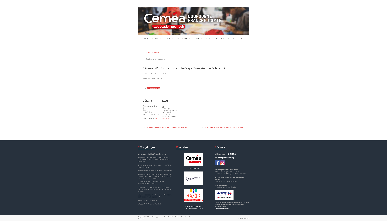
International (198, 39)
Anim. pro (170, 39)
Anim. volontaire (157, 39)
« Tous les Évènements (151, 53)
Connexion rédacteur (243, 218)
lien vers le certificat (222, 208)
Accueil (146, 39)
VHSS (234, 39)
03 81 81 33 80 (231, 154)
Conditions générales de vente (193, 208)
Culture (215, 39)
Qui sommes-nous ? (193, 168)
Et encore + (225, 39)
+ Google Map (169, 117)
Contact (242, 39)
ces (144, 116)
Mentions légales (196, 206)
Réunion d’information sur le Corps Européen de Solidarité (166, 128)
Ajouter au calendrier (153, 88)
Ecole (208, 39)
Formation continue (183, 39)
